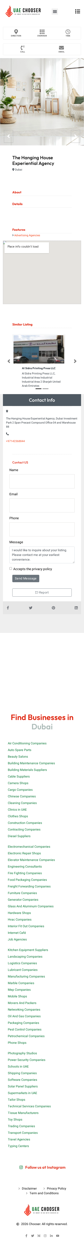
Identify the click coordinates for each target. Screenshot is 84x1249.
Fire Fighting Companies (25, 873)
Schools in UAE (18, 1066)
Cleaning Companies (22, 803)
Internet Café (17, 933)
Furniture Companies (22, 893)
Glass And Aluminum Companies (31, 906)
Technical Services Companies (29, 1106)
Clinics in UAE (17, 809)
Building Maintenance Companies (31, 763)
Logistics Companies (22, 963)
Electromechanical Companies (29, 846)
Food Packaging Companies (27, 879)
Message (16, 542)
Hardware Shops (19, 913)
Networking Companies (24, 1009)
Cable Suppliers (19, 776)
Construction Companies (25, 823)
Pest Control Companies (24, 1029)
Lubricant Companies (23, 970)
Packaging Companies (23, 1023)
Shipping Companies (22, 1073)
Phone (14, 518)
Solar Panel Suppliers (23, 1086)
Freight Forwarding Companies (29, 886)
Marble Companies (21, 983)
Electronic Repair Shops (24, 853)
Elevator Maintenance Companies (31, 860)
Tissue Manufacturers (23, 1113)
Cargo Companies (20, 789)
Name (13, 470)
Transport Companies (23, 1132)
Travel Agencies (19, 1139)
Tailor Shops (16, 1099)
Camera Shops (18, 783)
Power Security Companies (26, 1060)
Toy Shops (15, 1119)
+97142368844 (15, 441)
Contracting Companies (24, 829)
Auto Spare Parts (19, 750)
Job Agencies (17, 939)
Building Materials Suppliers (27, 770)
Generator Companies (23, 899)
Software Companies (22, 1079)
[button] (55, 11)
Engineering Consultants (25, 866)
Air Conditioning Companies (27, 743)
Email (61, 51)
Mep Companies (19, 989)
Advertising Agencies (27, 235)
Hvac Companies (19, 919)
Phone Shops (17, 1042)
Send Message (26, 578)
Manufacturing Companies (26, 976)
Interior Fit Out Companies (26, 926)
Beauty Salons (18, 756)
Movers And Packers (22, 1003)
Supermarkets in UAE (22, 1093)
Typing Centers (18, 1146)
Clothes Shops (18, 816)
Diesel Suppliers (19, 836)
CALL (22, 51)
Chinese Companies (22, 796)
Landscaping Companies (25, 956)
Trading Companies (21, 1126)
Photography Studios (22, 1053)
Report (43, 592)
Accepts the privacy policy (32, 569)
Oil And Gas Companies (24, 1016)
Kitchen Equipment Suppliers (28, 950)
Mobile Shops (17, 996)
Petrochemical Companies (26, 1036)
